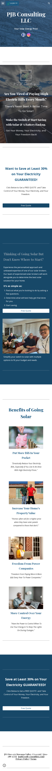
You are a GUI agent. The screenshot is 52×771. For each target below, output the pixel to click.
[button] (3, 3)
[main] (26, 17)
